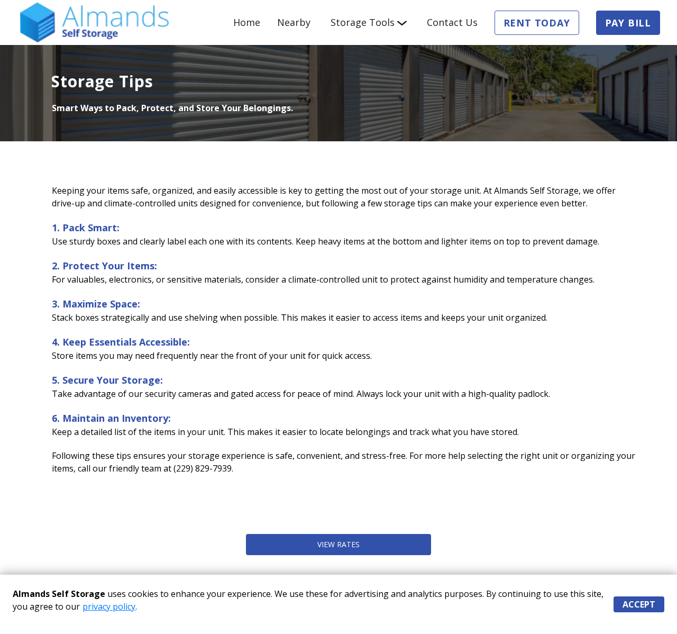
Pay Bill (628, 22)
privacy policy (109, 606)
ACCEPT (639, 604)
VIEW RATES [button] (338, 544)
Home (246, 22)
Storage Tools (363, 22)
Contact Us (452, 22)
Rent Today (537, 22)
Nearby (293, 22)
